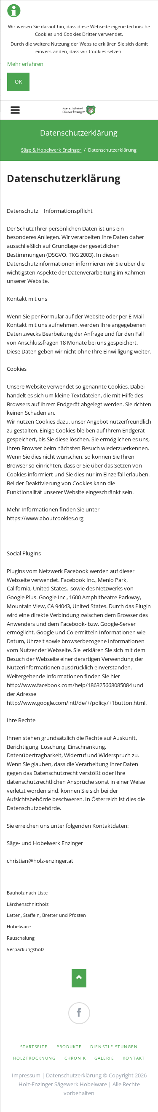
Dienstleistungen (114, 1046)
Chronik (75, 1058)
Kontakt (134, 1058)
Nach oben (79, 978)
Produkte (69, 1046)
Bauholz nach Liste (27, 892)
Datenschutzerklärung (74, 1075)
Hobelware (19, 926)
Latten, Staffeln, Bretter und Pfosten (46, 915)
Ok (18, 81)
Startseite (34, 1046)
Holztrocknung (34, 1058)
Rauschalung (21, 938)
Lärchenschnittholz (27, 904)
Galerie (104, 1058)
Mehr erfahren (25, 64)
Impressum (26, 1075)
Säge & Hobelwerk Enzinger (51, 150)
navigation (15, 110)
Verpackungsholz (25, 949)
